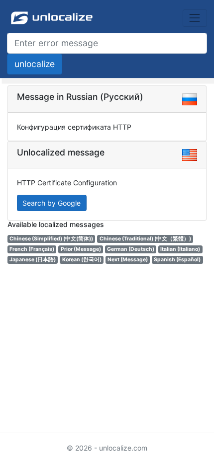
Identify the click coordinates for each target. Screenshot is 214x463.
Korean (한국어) (82, 259)
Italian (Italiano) (180, 249)
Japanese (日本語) (32, 259)
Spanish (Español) (177, 259)
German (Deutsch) (130, 249)
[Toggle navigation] (195, 18)
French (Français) (31, 249)
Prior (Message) (81, 249)
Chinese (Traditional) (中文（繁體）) (145, 238)
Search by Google (51, 203)
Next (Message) (127, 259)
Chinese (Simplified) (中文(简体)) (51, 238)
